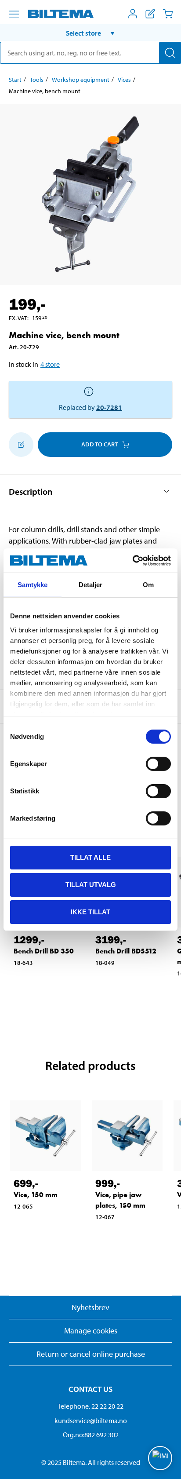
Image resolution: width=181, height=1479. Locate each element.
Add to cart (99, 444)
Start (15, 80)
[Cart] (168, 13)
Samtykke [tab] (33, 584)
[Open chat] (160, 1458)
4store (50, 364)
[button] (90, 33)
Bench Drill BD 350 (44, 951)
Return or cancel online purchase (90, 1354)
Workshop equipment (80, 80)
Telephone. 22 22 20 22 (90, 1406)
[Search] (170, 53)
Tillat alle (90, 857)
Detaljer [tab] (91, 584)
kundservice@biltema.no (90, 1420)
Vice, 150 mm (36, 1194)
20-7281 (109, 407)
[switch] (158, 764)
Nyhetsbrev (90, 1307)
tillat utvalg (90, 884)
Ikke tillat (90, 911)
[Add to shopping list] (21, 444)
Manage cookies (90, 1331)
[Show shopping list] (150, 13)
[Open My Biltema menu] (132, 13)
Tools (36, 80)
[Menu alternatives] (14, 14)
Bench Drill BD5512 (125, 951)
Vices (124, 80)
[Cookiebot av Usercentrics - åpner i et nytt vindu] (132, 560)
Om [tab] (148, 584)
